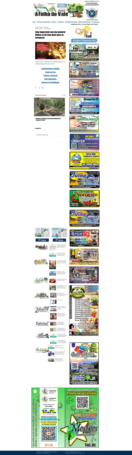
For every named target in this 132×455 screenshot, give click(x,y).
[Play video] (50, 50)
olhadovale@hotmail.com (92, 1)
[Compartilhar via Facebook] (36, 87)
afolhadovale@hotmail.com (74, 452)
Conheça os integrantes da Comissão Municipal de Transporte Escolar (48, 119)
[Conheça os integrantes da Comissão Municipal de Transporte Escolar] (50, 107)
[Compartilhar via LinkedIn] (42, 87)
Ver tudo (64, 95)
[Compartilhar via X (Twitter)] (39, 87)
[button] (60, 22)
